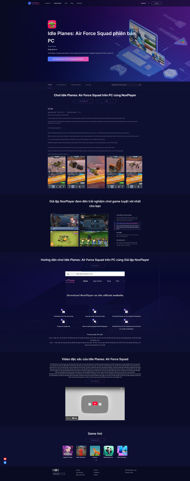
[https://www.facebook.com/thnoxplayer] (5, 462)
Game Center (57, 3)
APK (106, 101)
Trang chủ (47, 3)
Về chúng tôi (79, 472)
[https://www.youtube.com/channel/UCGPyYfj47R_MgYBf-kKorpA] (5, 458)
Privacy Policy (129, 472)
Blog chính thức (80, 475)
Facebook (79, 3)
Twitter (96, 475)
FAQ (66, 3)
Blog (72, 3)
